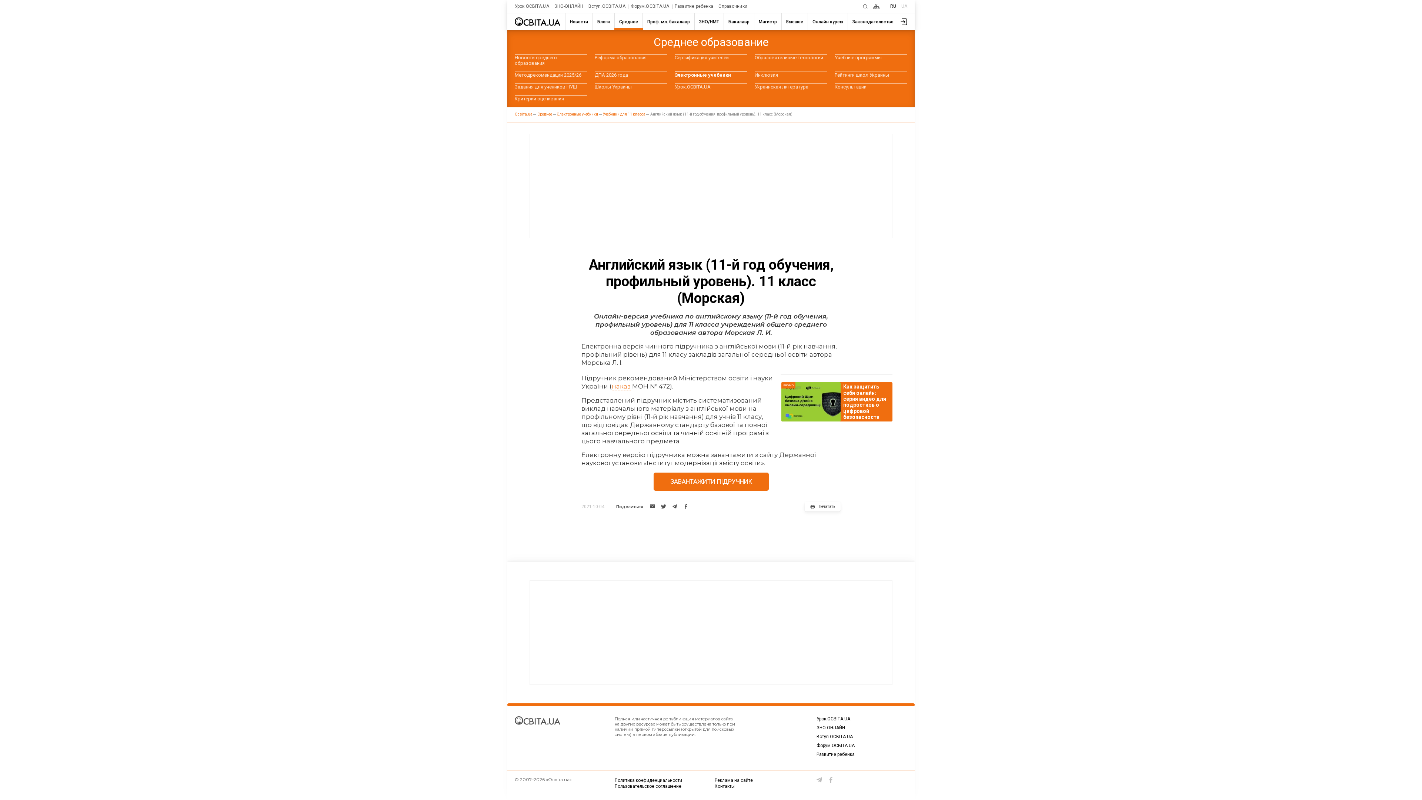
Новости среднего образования (536, 60)
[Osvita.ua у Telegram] (819, 780)
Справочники (732, 6)
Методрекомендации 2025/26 (548, 75)
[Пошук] (865, 6)
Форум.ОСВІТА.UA (650, 6)
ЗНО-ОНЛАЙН (568, 6)
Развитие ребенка (694, 6)
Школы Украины (613, 87)
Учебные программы (858, 57)
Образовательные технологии (789, 57)
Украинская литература (781, 87)
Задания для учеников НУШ (546, 87)
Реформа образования (621, 57)
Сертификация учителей (702, 57)
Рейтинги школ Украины (862, 75)
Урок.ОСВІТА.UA (532, 6)
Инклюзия (766, 75)
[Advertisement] (711, 186)
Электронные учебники (703, 75)
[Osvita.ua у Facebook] (831, 780)
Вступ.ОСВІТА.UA (606, 6)
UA (904, 6)
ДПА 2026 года (611, 75)
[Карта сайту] (876, 6)
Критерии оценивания (539, 98)
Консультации (851, 87)
